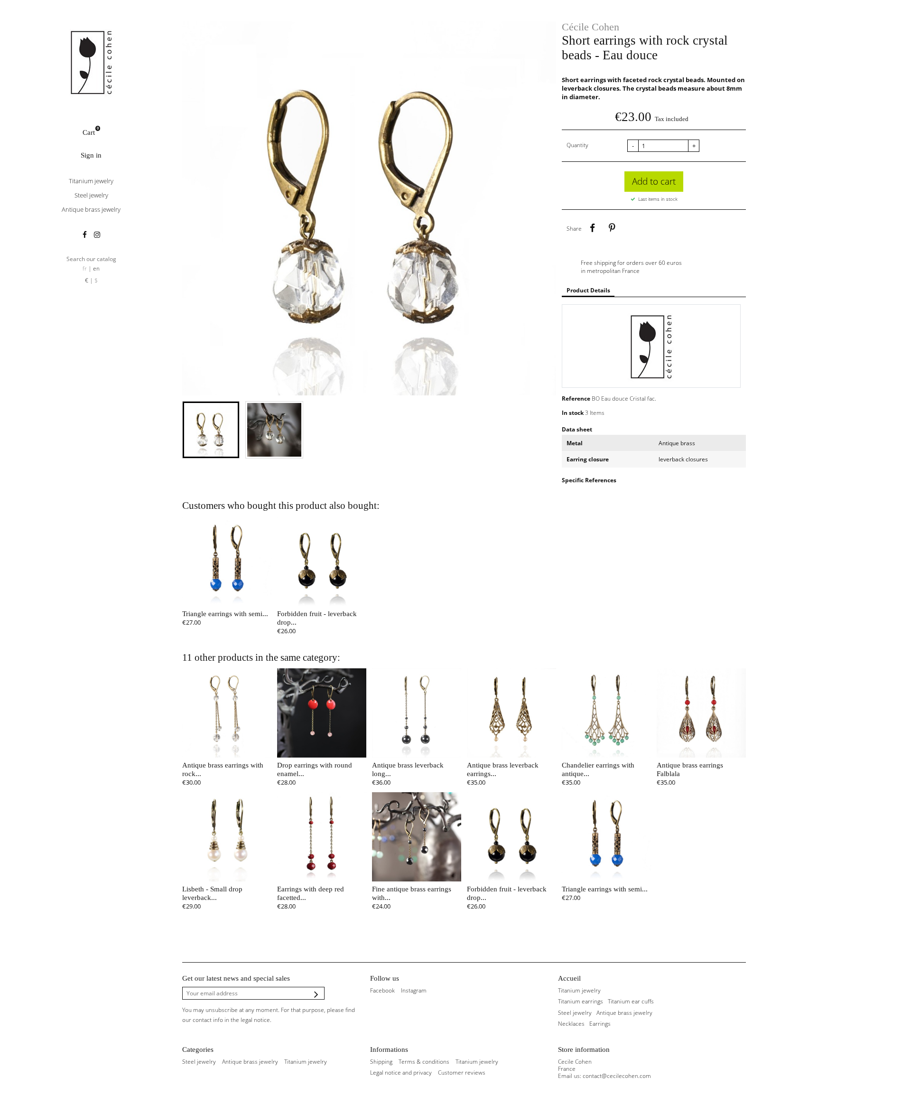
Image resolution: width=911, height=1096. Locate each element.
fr (85, 268)
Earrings (600, 1023)
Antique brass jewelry (91, 209)
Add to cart (654, 181)
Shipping (381, 1061)
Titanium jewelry (91, 181)
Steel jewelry (91, 195)
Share (592, 228)
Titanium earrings (580, 1001)
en (96, 268)
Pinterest (612, 228)
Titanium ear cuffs (631, 1001)
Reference (576, 398)
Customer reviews (461, 1072)
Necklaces (571, 1023)
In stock (573, 412)
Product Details (588, 290)
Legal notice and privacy (401, 1072)
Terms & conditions (424, 1061)
